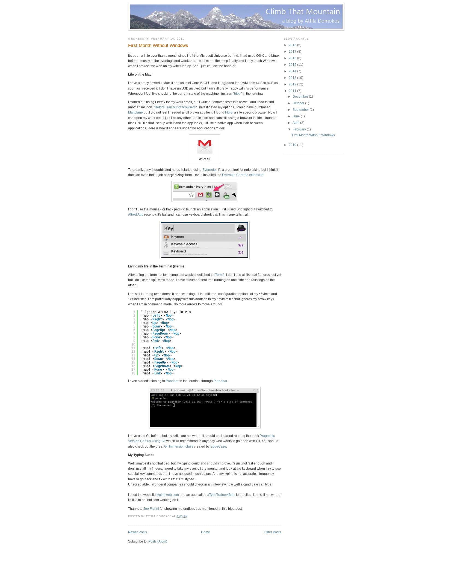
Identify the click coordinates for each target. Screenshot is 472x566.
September (301, 110)
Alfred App (135, 214)
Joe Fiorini (151, 509)
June (296, 116)
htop (237, 94)
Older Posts (272, 532)
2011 (292, 91)
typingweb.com (168, 495)
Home (205, 532)
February (299, 129)
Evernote (209, 170)
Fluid (228, 112)
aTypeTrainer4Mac (221, 495)
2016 (292, 58)
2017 (292, 51)
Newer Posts (137, 532)
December (300, 97)
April (296, 123)
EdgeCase (218, 446)
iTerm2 (219, 275)
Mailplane (135, 112)
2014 (292, 71)
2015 (292, 65)
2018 (292, 45)
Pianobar (220, 381)
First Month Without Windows (158, 45)
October (298, 103)
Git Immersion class (178, 446)
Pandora (172, 381)
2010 (292, 145)
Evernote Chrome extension (243, 175)
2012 (292, 84)
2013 (292, 78)
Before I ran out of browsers (175, 107)
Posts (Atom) (157, 541)
